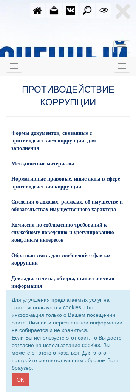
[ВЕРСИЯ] (103, 9)
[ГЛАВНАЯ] (37, 9)
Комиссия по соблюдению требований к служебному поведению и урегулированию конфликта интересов (62, 232)
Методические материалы (42, 164)
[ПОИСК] (87, 9)
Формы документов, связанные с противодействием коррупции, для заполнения (53, 140)
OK (20, 379)
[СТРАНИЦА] (70, 9)
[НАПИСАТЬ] (54, 9)
